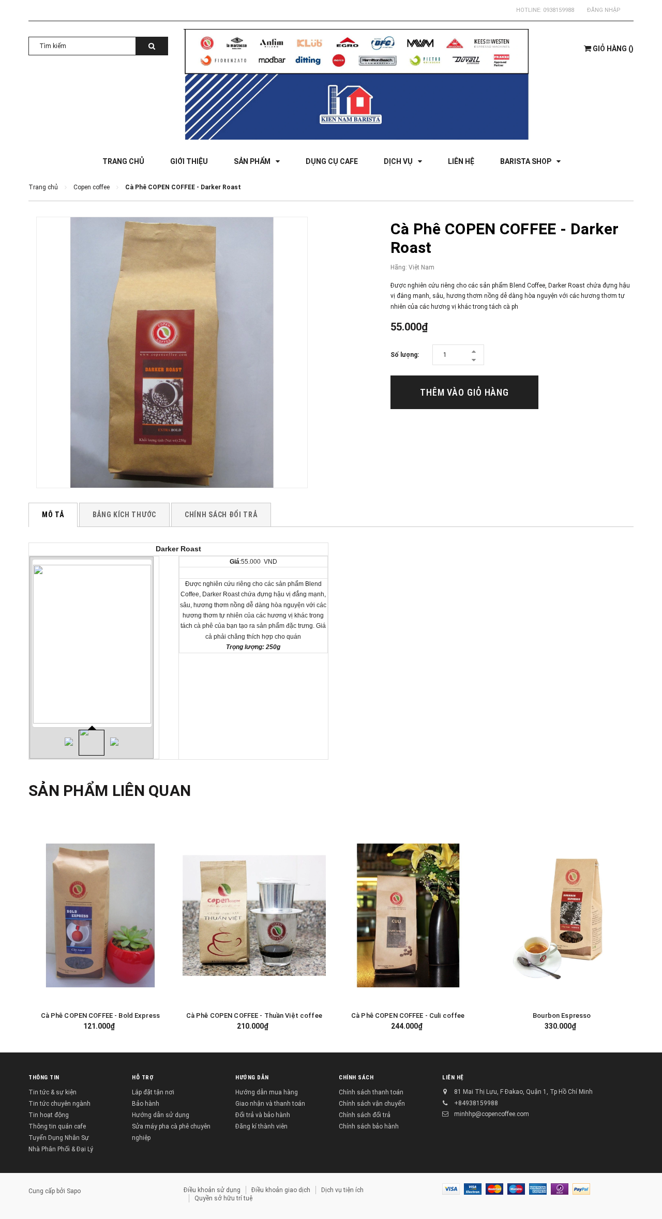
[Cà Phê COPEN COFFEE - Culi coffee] (408, 915)
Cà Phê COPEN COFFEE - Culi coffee (407, 1015)
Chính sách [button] (356, 1077)
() (613, 48)
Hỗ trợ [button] (143, 1077)
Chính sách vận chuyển (372, 1103)
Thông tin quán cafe (57, 1126)
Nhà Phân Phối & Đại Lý (60, 1149)
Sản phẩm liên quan (109, 790)
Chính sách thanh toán (371, 1092)
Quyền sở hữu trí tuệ (223, 1198)
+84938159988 (476, 1103)
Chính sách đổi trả (364, 1115)
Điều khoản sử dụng (212, 1190)
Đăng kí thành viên (261, 1126)
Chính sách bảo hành (369, 1126)
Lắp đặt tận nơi (153, 1092)
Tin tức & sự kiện (52, 1092)
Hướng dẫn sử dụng (160, 1115)
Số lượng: (404, 354)
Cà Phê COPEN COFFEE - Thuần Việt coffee (254, 1015)
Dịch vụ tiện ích (342, 1190)
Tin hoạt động (48, 1115)
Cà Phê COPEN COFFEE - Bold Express (100, 1015)
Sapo (74, 1191)
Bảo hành (145, 1103)
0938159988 (558, 10)
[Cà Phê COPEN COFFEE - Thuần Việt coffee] (254, 915)
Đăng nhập (604, 10)
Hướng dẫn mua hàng (266, 1092)
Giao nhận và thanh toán (270, 1103)
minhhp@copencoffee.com (491, 1114)
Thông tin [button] (43, 1077)
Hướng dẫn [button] (252, 1077)
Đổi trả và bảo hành (262, 1115)
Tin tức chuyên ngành (59, 1103)
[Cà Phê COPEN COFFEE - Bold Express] (100, 915)
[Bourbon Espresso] (562, 915)
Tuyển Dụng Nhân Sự (58, 1137)
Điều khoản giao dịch (280, 1190)
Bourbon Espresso (562, 1015)
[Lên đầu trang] (644, 1193)
